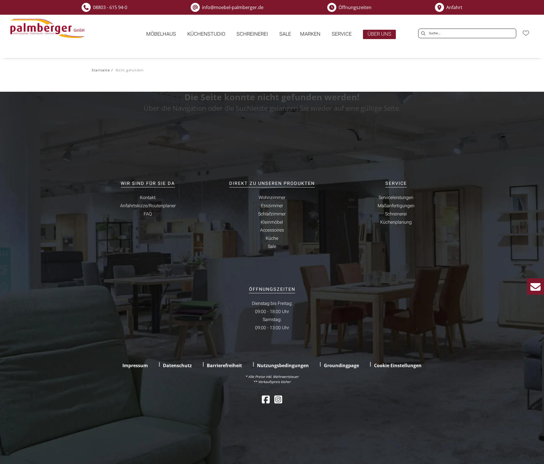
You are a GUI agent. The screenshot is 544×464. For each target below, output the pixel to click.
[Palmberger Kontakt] (535, 286)
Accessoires (272, 230)
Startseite (101, 70)
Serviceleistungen (396, 197)
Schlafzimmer (272, 214)
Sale (272, 246)
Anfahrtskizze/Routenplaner (148, 205)
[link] (161, 34)
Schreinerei (396, 214)
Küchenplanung (396, 222)
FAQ (148, 214)
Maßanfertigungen (396, 205)
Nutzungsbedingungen (283, 365)
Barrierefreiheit (224, 365)
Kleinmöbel (272, 222)
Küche (272, 238)
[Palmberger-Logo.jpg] (48, 29)
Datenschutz (177, 365)
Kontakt (148, 197)
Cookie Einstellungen (398, 365)
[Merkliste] (525, 33)
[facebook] (266, 399)
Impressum (135, 365)
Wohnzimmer (272, 197)
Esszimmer (272, 205)
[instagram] (278, 399)
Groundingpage (341, 365)
